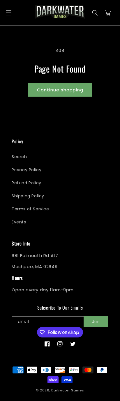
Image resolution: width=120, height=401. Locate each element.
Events (19, 222)
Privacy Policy (26, 170)
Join (95, 321)
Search (19, 157)
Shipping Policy (28, 196)
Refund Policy (26, 183)
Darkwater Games (67, 390)
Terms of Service (30, 209)
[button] (8, 13)
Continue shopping (60, 90)
